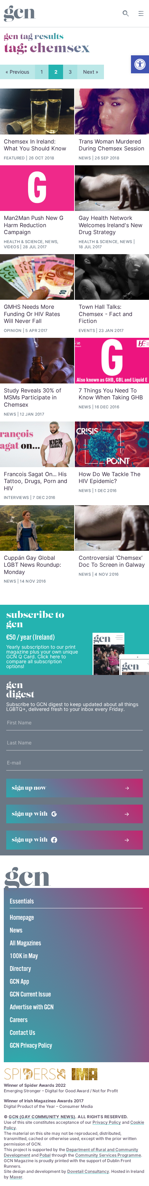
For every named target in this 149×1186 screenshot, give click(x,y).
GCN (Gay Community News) (42, 1116)
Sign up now (29, 788)
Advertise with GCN (32, 1007)
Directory (20, 969)
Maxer (16, 1176)
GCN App (19, 981)
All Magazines (25, 943)
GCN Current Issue (30, 994)
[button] (140, 64)
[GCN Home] (20, 13)
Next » (90, 72)
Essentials (22, 901)
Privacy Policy (107, 1122)
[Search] (126, 13)
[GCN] (28, 885)
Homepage (22, 918)
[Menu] (141, 13)
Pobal (45, 1155)
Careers (19, 1020)
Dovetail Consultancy (88, 1171)
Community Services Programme (108, 1155)
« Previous (17, 72)
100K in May (24, 956)
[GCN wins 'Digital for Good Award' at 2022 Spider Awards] (34, 1074)
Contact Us (22, 1033)
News (16, 930)
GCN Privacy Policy (31, 1045)
